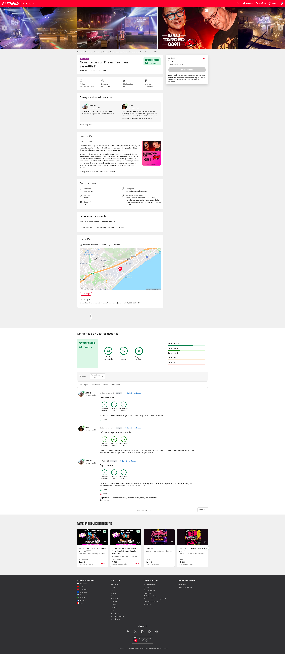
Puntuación (115, 384)
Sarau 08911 (88, 245)
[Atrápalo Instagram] (149, 631)
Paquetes (114, 596)
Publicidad (147, 593)
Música (105, 52)
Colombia (83, 589)
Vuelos (113, 587)
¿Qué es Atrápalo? (150, 584)
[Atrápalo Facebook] (142, 631)
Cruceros (114, 601)
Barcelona (88, 52)
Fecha (105, 384)
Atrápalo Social (149, 587)
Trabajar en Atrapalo (151, 596)
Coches (113, 604)
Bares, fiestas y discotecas (118, 52)
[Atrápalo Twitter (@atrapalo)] (135, 631)
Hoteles (113, 593)
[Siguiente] (280, 28)
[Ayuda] (272, 3)
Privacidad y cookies (151, 601)
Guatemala (84, 595)
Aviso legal (147, 604)
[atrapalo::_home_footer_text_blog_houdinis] (128, 631)
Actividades (115, 584)
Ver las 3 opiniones (86, 125)
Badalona (97, 52)
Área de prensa (149, 590)
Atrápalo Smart (116, 619)
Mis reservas (182, 584)
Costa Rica (83, 592)
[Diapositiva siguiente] (207, 548)
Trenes (113, 590)
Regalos (113, 610)
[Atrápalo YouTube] (156, 631)
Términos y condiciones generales (155, 599)
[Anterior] (4, 28)
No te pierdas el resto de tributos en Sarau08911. (97, 171)
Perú (81, 603)
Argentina (83, 584)
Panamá (83, 600)
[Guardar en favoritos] (206, 10)
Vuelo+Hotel (115, 599)
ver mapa (101, 70)
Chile (81, 586)
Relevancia (96, 384)
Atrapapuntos (115, 613)
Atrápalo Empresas (117, 616)
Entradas (80, 52)
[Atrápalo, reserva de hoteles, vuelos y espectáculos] (10, 3)
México (82, 597)
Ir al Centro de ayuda (185, 587)
